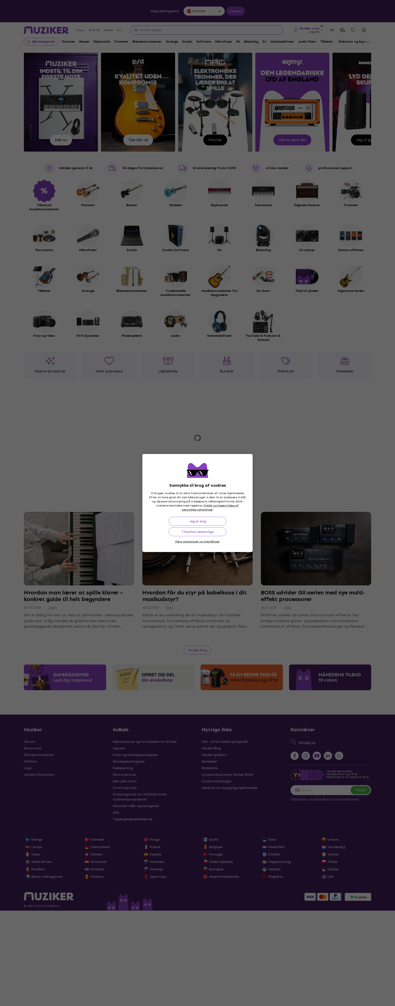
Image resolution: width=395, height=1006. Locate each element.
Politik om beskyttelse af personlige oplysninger (210, 507)
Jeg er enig (197, 521)
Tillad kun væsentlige (198, 531)
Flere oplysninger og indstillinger (197, 541)
